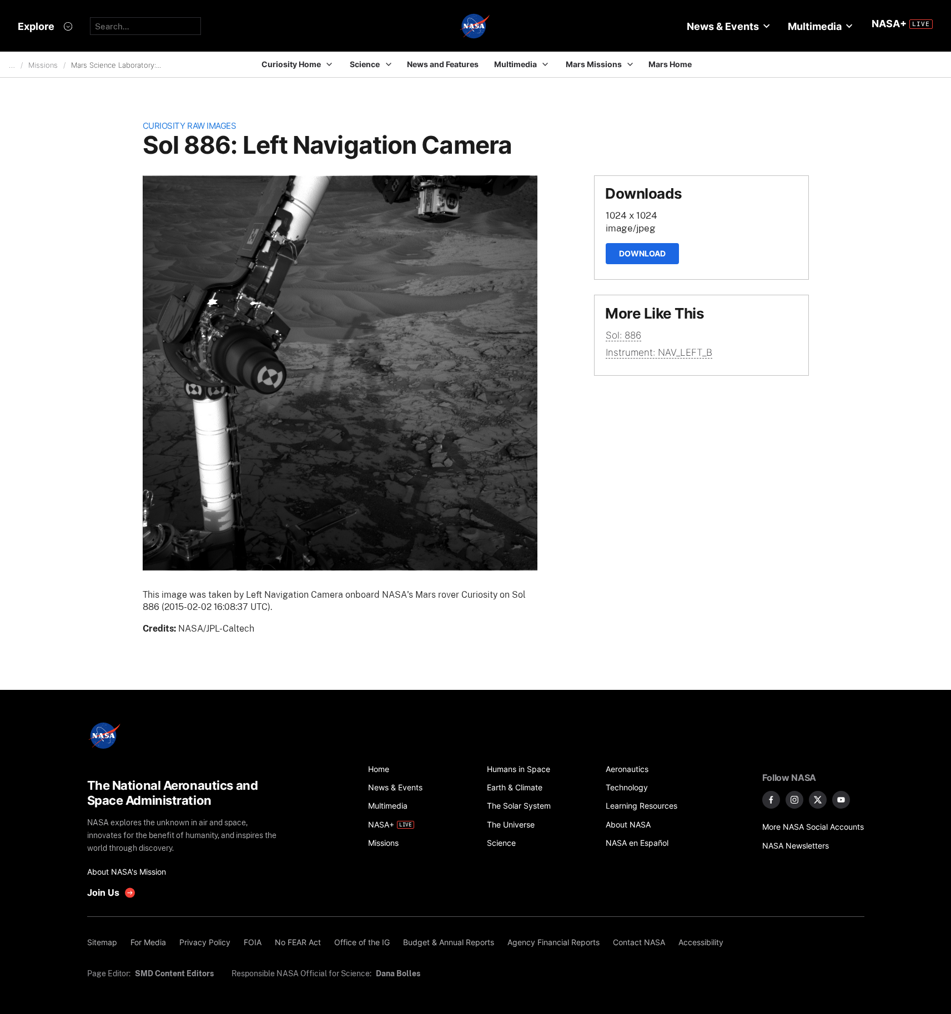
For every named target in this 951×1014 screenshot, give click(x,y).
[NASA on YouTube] (841, 800)
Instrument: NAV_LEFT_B (659, 352)
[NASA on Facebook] (771, 800)
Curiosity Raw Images (190, 125)
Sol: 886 (623, 335)
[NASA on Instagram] (794, 800)
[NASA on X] (818, 800)
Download (642, 253)
